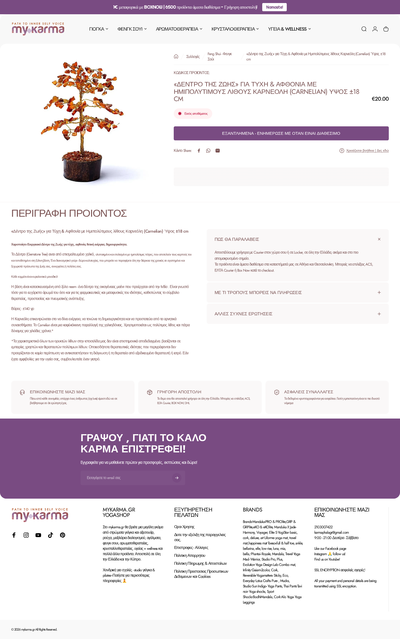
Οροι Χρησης (184, 526)
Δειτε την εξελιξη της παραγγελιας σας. (200, 537)
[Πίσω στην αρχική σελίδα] (176, 56)
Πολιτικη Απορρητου (189, 555)
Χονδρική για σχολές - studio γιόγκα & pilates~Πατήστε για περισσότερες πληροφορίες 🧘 (129, 575)
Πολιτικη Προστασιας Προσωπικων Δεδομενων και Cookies (201, 574)
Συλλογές (193, 56)
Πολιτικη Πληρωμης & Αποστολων (200, 563)
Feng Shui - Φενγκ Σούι (220, 56)
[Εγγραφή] (176, 478)
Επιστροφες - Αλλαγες (191, 547)
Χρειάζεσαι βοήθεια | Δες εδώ (367, 151)
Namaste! (274, 7)
